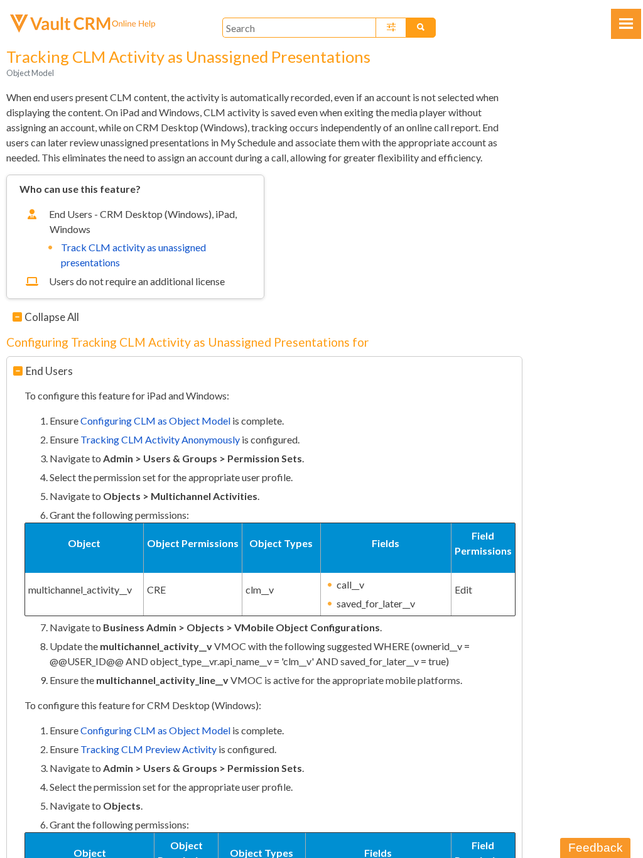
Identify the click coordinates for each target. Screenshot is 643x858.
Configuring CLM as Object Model (155, 420)
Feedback (595, 847)
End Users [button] (49, 370)
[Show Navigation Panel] (626, 24)
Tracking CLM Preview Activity (148, 749)
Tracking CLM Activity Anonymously (160, 439)
